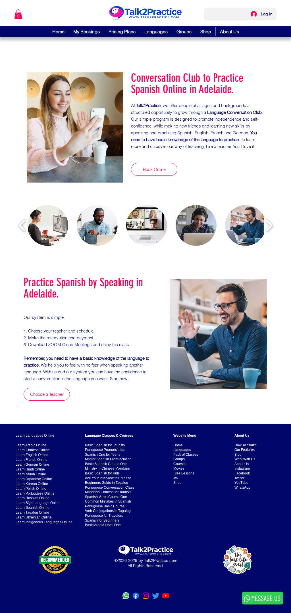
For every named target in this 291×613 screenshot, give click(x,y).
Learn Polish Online (31, 489)
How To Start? (245, 445)
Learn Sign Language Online (38, 503)
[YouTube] (165, 595)
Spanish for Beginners (102, 520)
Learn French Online (31, 460)
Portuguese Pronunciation (105, 450)
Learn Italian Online (31, 474)
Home (178, 445)
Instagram (242, 468)
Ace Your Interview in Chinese (108, 478)
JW (175, 478)
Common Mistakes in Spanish (108, 501)
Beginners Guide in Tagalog (106, 483)
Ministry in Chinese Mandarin (107, 468)
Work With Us (244, 459)
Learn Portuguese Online (35, 493)
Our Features (244, 450)
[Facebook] (136, 595)
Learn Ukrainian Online (34, 517)
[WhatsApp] (126, 595)
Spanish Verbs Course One (106, 497)
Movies (178, 468)
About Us (241, 464)
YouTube (241, 483)
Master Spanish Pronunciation (108, 459)
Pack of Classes (185, 455)
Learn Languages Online (35, 436)
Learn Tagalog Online (32, 512)
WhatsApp (242, 487)
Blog (238, 455)
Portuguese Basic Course (104, 506)
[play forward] (269, 225)
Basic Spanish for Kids (102, 473)
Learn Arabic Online (31, 445)
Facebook (242, 473)
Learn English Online (32, 455)
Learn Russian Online (32, 498)
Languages (182, 450)
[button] (18, 14)
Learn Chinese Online (33, 450)
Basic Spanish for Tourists (105, 445)
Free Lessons (183, 473)
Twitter (239, 478)
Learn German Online (32, 464)
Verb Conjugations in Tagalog (108, 511)
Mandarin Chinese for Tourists (108, 492)
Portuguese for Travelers (104, 516)
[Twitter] (155, 595)
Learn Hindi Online (30, 469)
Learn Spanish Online (32, 508)
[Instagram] (146, 595)
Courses (179, 464)
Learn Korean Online (32, 484)
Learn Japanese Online (34, 479)
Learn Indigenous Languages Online (44, 522)
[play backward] (22, 225)
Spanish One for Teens (102, 455)
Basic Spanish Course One (106, 464)
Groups (179, 459)
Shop (177, 483)
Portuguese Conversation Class (109, 487)
